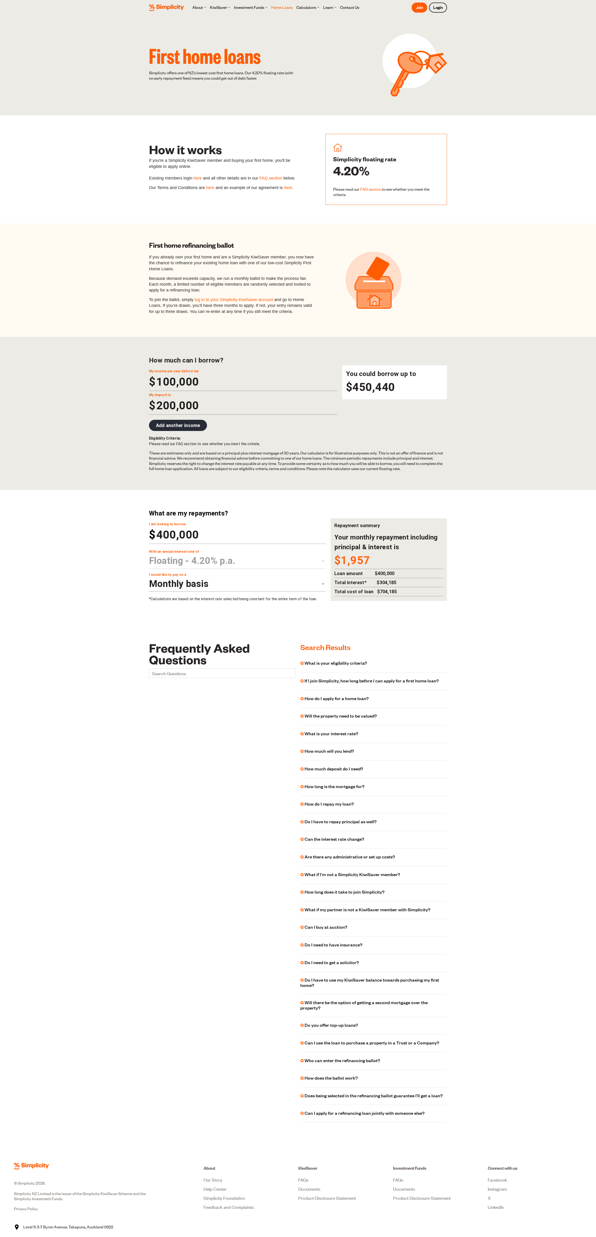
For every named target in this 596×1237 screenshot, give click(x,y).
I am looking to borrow (167, 524)
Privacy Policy (26, 1208)
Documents (309, 1189)
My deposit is (160, 395)
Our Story (212, 1180)
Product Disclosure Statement (327, 1198)
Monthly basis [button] (179, 583)
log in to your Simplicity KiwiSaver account (234, 299)
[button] (199, 7)
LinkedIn (496, 1207)
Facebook (497, 1180)
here (197, 178)
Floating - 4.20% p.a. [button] (192, 560)
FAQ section (270, 178)
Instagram (497, 1189)
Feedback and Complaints (228, 1207)
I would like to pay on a (167, 575)
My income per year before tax (174, 371)
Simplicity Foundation (224, 1198)
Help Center (215, 1189)
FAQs (303, 1180)
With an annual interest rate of (174, 551)
